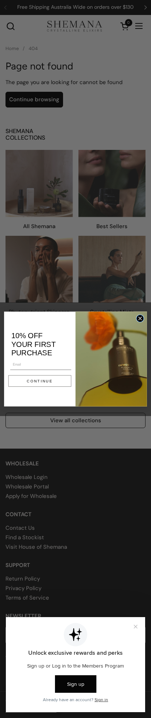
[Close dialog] (139, 318)
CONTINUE (39, 381)
